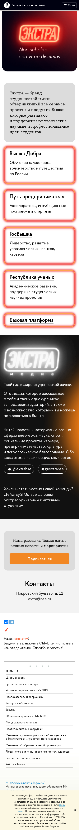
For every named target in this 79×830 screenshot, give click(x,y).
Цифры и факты (15, 677)
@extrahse (22, 469)
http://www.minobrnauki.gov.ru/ (25, 783)
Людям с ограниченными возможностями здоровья (38, 751)
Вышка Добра (25, 153)
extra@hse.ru (39, 599)
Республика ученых (32, 276)
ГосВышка (21, 233)
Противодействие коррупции (24, 729)
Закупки (11, 709)
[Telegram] (11, 622)
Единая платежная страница (23, 758)
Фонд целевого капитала (21, 722)
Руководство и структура (22, 684)
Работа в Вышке (15, 764)
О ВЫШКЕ (13, 671)
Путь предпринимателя (37, 196)
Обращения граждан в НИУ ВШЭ (26, 716)
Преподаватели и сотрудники (25, 697)
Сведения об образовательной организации (33, 745)
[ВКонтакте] (6, 622)
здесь (62, 804)
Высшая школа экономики (28, 5)
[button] (30, 666)
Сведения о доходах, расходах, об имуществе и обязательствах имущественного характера (36, 736)
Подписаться (39, 558)
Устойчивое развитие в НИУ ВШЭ (27, 690)
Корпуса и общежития (20, 703)
